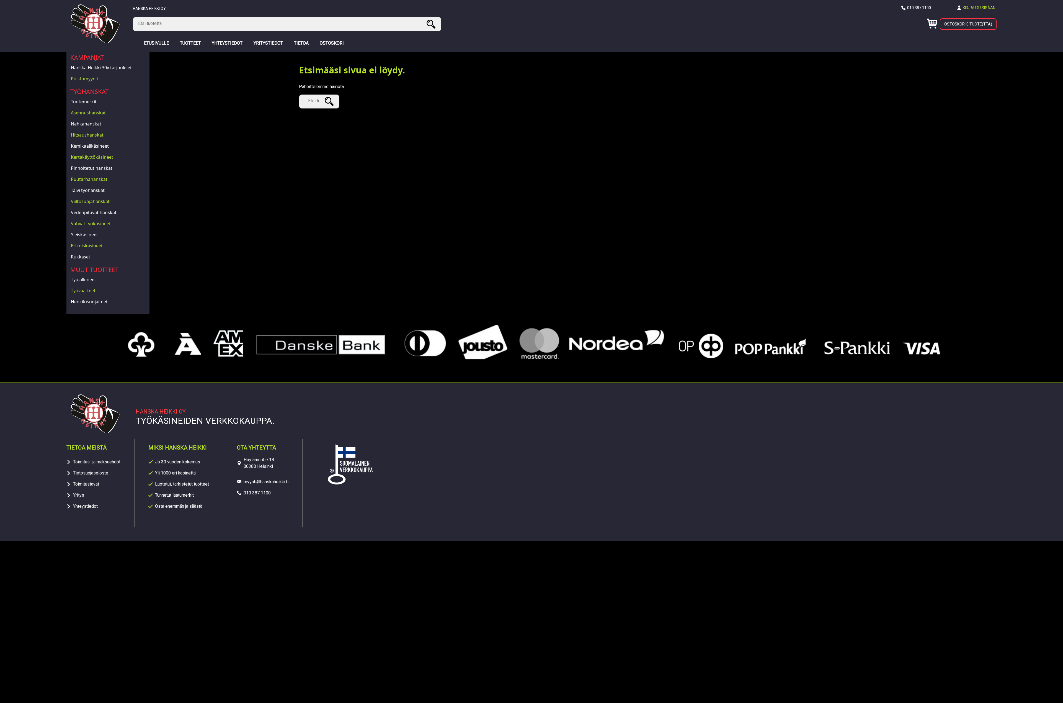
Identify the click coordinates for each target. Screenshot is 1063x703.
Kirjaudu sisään (979, 8)
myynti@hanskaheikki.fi (266, 481)
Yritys (78, 495)
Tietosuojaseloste (90, 473)
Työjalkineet (83, 279)
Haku (432, 24)
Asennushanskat (88, 113)
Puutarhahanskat (89, 179)
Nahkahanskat (86, 124)
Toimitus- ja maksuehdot (96, 462)
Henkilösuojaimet (89, 302)
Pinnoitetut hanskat (91, 168)
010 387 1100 (919, 8)
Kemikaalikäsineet (90, 146)
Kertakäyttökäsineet (92, 157)
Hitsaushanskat (87, 135)
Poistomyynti (84, 79)
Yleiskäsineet (84, 235)
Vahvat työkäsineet (91, 223)
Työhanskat (89, 91)
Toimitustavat (86, 484)
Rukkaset (80, 257)
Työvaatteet (83, 291)
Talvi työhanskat (88, 190)
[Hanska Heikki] (95, 41)
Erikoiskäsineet (87, 246)
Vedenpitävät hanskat (94, 212)
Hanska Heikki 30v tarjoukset (101, 68)
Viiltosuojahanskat (90, 201)
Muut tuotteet (94, 269)
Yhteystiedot (85, 506)
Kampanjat (87, 57)
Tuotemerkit (84, 102)
